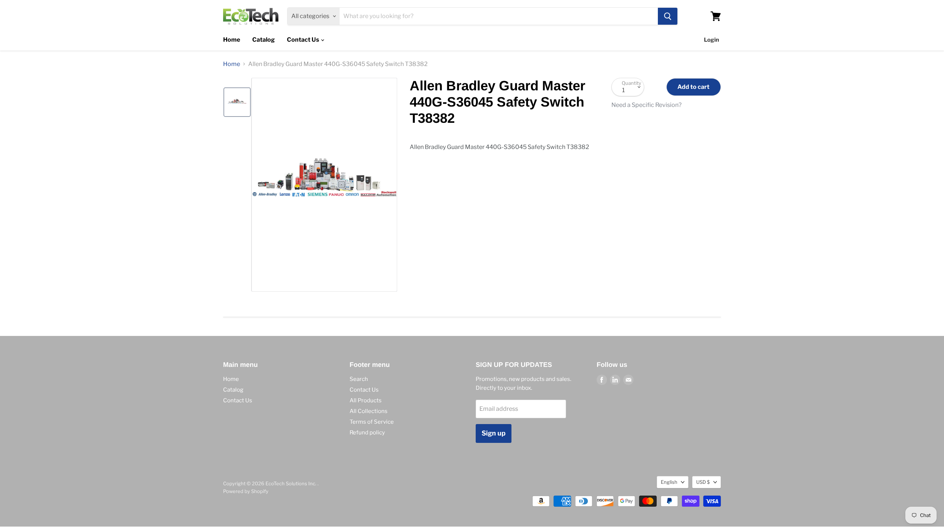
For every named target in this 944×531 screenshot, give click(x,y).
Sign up (494, 433)
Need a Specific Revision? (646, 105)
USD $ (703, 482)
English (669, 482)
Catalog (263, 39)
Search (359, 379)
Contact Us (303, 39)
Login (711, 40)
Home (231, 39)
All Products (366, 400)
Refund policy (367, 432)
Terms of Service (372, 422)
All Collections (369, 411)
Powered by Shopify (245, 491)
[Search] (667, 16)
